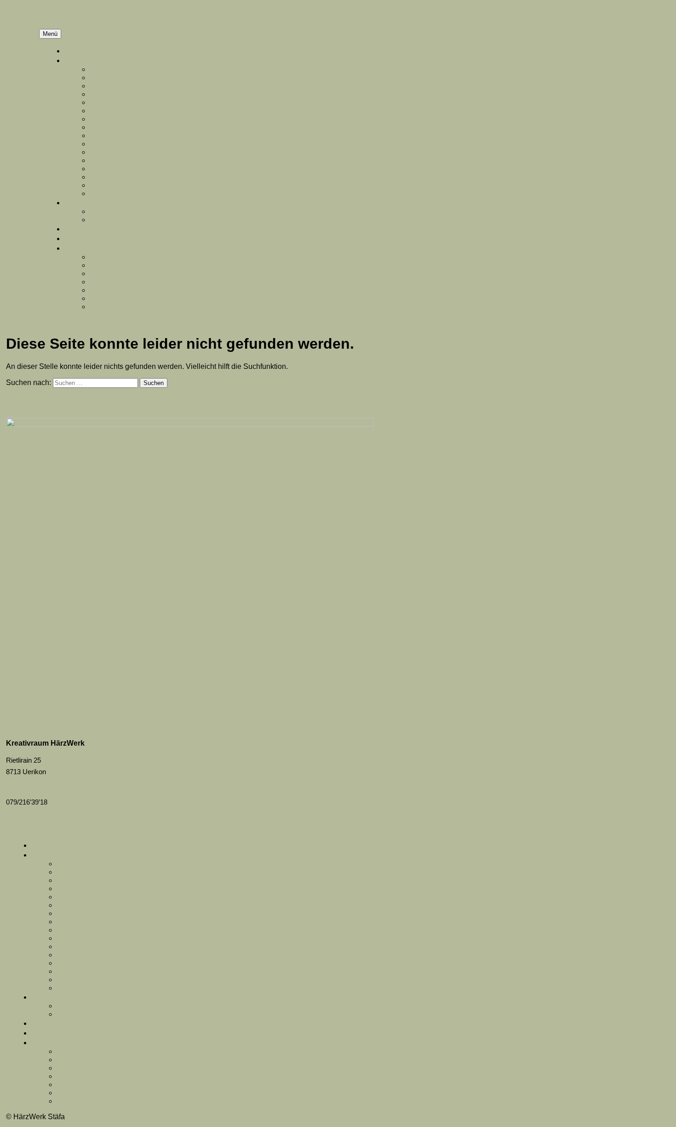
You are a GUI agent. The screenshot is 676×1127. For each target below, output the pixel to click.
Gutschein (110, 257)
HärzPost (108, 265)
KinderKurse (94, 202)
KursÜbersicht (97, 60)
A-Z (99, 298)
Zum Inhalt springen (38, 10)
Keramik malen (117, 102)
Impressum (85, 1117)
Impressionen (115, 282)
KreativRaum (94, 248)
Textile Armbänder (122, 177)
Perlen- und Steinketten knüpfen (145, 144)
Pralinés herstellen (123, 160)
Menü (50, 33)
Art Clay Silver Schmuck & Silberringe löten (161, 69)
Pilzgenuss (111, 152)
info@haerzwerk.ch (35, 790)
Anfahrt (105, 290)
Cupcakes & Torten (124, 77)
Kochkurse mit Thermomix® (137, 119)
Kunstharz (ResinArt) (127, 127)
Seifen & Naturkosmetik (130, 168)
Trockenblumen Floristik (132, 193)
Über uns (108, 273)
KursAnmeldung (101, 228)
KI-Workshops (116, 111)
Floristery (109, 306)
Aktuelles (87, 50)
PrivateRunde (96, 238)
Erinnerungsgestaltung (130, 86)
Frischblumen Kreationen (133, 94)
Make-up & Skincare (125, 135)
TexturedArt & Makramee (132, 185)
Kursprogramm (117, 211)
